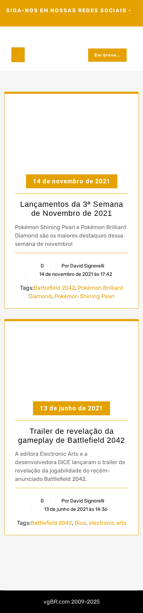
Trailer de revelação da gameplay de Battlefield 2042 (71, 436)
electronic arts (107, 523)
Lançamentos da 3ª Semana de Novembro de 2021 (71, 209)
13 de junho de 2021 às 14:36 (75, 509)
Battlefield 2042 (54, 288)
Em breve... (107, 55)
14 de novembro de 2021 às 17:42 (75, 274)
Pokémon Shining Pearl (84, 296)
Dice (80, 523)
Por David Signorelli (82, 266)
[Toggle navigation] (18, 54)
